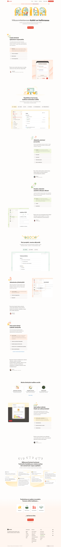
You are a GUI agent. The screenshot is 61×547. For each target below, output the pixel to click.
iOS (25, 106)
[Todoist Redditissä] (53, 535)
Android (20, 106)
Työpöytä (15, 106)
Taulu (37, 249)
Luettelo (26, 249)
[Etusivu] (9, 1)
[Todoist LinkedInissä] (53, 532)
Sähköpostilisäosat (46, 106)
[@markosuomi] (42, 471)
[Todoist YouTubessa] (53, 530)
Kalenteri (31, 249)
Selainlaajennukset (37, 106)
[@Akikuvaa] (15, 471)
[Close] (48, 4)
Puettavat (30, 106)
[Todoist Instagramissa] (53, 533)
